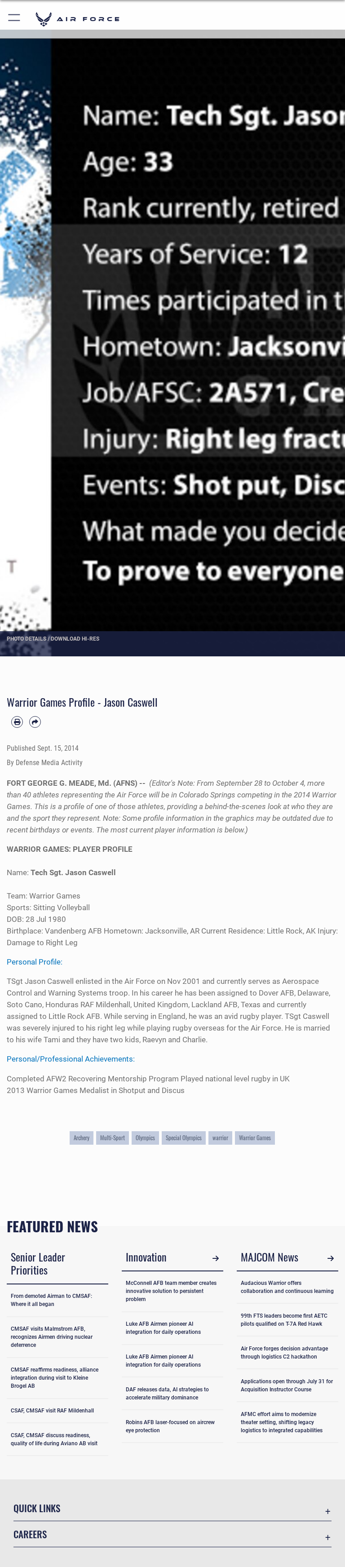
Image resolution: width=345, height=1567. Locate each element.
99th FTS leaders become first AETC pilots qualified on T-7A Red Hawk (284, 1320)
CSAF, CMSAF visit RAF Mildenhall (52, 1411)
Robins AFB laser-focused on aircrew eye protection (170, 1426)
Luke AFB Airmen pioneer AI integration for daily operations (163, 1328)
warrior (220, 1137)
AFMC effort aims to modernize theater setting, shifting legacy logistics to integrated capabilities (282, 1422)
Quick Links (36, 1508)
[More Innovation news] (215, 1258)
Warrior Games (255, 1137)
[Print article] (17, 722)
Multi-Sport (112, 1137)
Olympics (145, 1137)
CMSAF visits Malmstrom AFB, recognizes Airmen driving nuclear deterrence (52, 1337)
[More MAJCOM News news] (330, 1258)
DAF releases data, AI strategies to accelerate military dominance (167, 1393)
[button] (14, 19)
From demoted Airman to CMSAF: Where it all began (51, 1300)
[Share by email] (35, 722)
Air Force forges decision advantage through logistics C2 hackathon (284, 1353)
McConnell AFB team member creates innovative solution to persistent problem (171, 1291)
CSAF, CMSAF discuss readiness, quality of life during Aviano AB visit (54, 1439)
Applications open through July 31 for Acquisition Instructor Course (287, 1385)
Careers (30, 1534)
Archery (81, 1137)
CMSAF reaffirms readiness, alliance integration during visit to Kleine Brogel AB (54, 1378)
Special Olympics (184, 1137)
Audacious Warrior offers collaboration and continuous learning (287, 1287)
